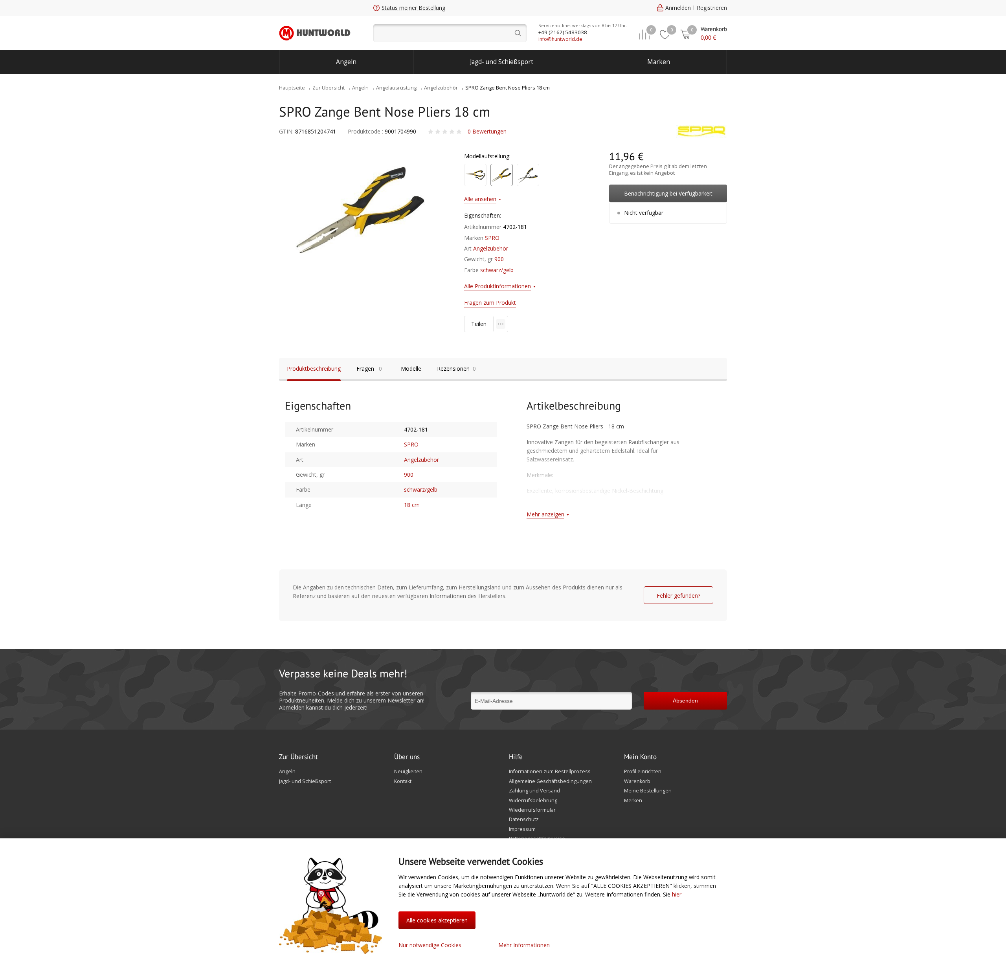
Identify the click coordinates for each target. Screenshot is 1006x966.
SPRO (492, 238)
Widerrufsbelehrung (533, 801)
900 (499, 259)
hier (676, 894)
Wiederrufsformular (532, 810)
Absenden (685, 700)
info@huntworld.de (560, 39)
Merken (633, 801)
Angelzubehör (490, 248)
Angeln (346, 62)
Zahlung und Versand (534, 791)
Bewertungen (487, 131)
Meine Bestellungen (648, 791)
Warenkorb (637, 781)
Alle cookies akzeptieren (437, 920)
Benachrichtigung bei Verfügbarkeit (668, 193)
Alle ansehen (480, 199)
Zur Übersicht (298, 757)
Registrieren (712, 7)
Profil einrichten (642, 771)
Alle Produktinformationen (497, 286)
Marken (658, 62)
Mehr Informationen (524, 945)
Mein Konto (640, 757)
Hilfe (516, 757)
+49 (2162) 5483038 (562, 32)
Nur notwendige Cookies (429, 945)
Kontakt (402, 781)
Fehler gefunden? (678, 595)
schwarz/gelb (497, 270)
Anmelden (678, 7)
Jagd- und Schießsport (501, 62)
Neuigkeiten (408, 771)
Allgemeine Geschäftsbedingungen (550, 781)
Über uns (407, 757)
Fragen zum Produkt (490, 302)
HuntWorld (315, 33)
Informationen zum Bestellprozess (550, 771)
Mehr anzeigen (545, 514)
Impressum (522, 829)
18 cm (412, 505)
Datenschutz (524, 819)
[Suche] (450, 33)
